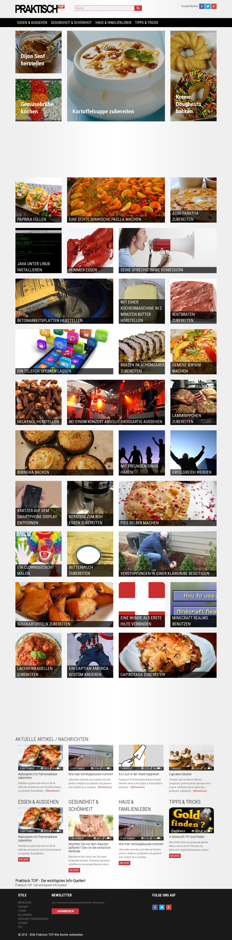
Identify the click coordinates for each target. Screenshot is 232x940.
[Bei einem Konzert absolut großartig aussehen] (116, 402)
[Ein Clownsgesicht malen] (38, 554)
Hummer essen (83, 270)
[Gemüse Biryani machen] (193, 351)
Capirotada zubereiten (143, 674)
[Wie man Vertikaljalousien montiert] (91, 758)
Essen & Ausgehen (32, 22)
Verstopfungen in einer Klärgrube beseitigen (165, 573)
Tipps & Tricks (146, 22)
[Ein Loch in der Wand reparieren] (141, 758)
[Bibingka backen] (64, 453)
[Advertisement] (116, 148)
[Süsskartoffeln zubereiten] (64, 604)
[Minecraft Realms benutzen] (193, 604)
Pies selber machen (140, 522)
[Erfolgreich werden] (193, 453)
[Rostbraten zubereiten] (193, 301)
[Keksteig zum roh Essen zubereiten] (90, 503)
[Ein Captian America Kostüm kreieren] (90, 655)
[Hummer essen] (90, 250)
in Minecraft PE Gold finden (186, 837)
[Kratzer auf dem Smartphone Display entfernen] (38, 503)
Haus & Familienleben (113, 22)
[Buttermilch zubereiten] (90, 554)
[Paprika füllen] (38, 200)
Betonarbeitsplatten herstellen (50, 320)
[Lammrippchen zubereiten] (193, 402)
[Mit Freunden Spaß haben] (142, 453)
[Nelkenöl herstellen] (38, 402)
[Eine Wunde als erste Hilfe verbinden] (142, 604)
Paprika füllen (31, 219)
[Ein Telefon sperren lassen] (64, 351)
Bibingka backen (33, 472)
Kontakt (23, 906)
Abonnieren (65, 911)
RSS (20, 927)
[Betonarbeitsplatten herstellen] (64, 301)
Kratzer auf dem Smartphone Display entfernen (37, 516)
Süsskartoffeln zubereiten (43, 624)
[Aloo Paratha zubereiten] (193, 200)
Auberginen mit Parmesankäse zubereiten (37, 776)
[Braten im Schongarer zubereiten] (142, 351)
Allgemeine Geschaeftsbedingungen (32, 917)
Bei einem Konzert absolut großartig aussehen (115, 421)
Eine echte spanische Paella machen (105, 219)
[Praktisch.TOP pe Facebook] (202, 6)
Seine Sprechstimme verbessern (152, 270)
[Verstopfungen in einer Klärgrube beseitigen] (168, 554)
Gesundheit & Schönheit (71, 22)
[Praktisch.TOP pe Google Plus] (214, 6)
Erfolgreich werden (192, 472)
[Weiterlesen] (52, 790)
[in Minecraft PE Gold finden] (191, 820)
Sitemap (23, 923)
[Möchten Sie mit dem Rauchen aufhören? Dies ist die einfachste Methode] (91, 827)
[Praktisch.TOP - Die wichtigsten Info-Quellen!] (40, 9)
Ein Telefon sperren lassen (44, 371)
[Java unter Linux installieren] (38, 250)
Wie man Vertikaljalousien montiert (91, 774)
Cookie (22, 910)
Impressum (24, 902)
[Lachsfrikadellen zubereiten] (38, 655)
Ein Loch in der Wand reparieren (139, 774)
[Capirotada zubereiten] (168, 655)
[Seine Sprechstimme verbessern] (168, 250)
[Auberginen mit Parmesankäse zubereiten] (40, 758)
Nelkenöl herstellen (38, 421)
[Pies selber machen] (168, 503)
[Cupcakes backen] (191, 758)
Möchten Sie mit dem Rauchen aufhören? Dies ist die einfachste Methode (90, 847)
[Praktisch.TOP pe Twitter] (208, 6)
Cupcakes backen (180, 774)
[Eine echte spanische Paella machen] (116, 200)
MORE (24, 859)
